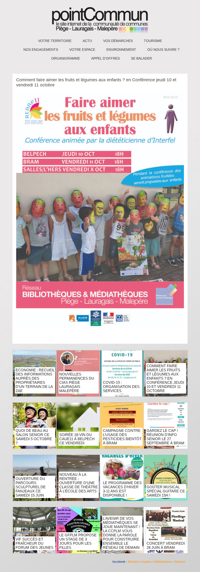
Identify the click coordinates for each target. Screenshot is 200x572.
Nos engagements (40, 50)
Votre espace (82, 50)
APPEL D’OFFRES (105, 58)
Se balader (141, 58)
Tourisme (153, 41)
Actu (87, 41)
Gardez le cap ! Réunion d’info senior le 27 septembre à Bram (165, 436)
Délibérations (163, 561)
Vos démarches (118, 41)
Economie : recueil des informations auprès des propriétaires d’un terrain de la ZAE (35, 380)
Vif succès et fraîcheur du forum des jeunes (34, 543)
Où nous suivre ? (163, 50)
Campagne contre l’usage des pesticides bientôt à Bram (122, 436)
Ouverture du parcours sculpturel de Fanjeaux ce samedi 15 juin (31, 487)
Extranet (179, 561)
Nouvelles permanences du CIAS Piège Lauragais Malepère (76, 382)
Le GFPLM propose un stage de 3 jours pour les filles (78, 541)
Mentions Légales (139, 561)
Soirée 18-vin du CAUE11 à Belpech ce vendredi (77, 439)
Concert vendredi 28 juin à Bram (166, 545)
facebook (118, 561)
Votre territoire (54, 41)
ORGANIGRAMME (65, 58)
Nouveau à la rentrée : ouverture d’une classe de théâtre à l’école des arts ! (78, 484)
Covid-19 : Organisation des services (121, 386)
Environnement (121, 50)
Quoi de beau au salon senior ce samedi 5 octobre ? (34, 436)
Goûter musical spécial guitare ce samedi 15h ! (166, 491)
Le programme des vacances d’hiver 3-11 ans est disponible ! (122, 489)
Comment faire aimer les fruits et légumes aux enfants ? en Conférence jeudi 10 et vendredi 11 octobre (165, 378)
